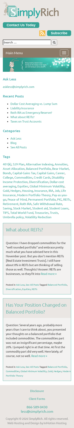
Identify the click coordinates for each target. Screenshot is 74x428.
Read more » (49, 273)
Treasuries (42, 212)
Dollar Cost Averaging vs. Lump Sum (33, 103)
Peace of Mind (17, 199)
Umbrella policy (13, 217)
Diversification (38, 182)
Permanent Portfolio (42, 199)
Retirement (10, 204)
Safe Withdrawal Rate (47, 204)
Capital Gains (45, 173)
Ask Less (15, 138)
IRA (51, 190)
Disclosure (37, 391)
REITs (66, 199)
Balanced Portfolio (38, 168)
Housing (27, 190)
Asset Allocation (14, 168)
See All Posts (18, 147)
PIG (59, 199)
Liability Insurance (22, 108)
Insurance (40, 190)
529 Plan (18, 164)
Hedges (15, 190)
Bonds (7, 173)
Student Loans (58, 208)
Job (57, 190)
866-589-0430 (37, 407)
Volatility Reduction (38, 217)
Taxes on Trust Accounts (26, 121)
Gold (6, 190)
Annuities (61, 164)
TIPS (6, 212)
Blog (13, 143)
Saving (7, 208)
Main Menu (14, 53)
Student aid (40, 208)
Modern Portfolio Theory (34, 195)
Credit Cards (42, 177)
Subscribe (59, 33)
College (8, 177)
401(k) (7, 164)
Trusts (54, 212)
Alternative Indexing (39, 164)
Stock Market (22, 208)
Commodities (23, 177)
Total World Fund (21, 212)
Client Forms (37, 398)
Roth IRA (26, 204)
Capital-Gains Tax (24, 173)
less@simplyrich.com (37, 411)
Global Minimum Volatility (47, 186)
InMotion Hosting (55, 423)
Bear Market (60, 168)
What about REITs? (22, 117)
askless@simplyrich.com (18, 86)
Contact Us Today (21, 25)
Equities (22, 186)
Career (60, 173)
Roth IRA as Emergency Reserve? (31, 112)
